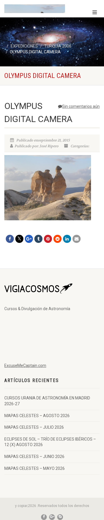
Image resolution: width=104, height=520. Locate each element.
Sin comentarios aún (81, 106)
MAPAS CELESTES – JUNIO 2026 (34, 456)
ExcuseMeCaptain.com (25, 365)
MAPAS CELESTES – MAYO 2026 (34, 468)
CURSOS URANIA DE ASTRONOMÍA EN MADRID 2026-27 (47, 401)
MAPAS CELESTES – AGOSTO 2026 (37, 415)
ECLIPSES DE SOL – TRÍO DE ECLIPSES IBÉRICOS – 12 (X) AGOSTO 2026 (50, 442)
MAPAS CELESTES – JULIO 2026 (34, 427)
